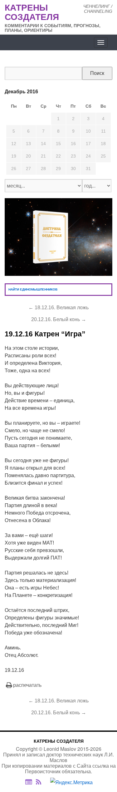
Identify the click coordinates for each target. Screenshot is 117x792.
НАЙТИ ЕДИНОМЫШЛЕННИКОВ (32, 289)
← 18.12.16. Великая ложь (58, 307)
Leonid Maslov (60, 748)
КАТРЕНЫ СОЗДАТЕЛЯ (59, 741)
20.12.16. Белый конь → (58, 319)
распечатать (27, 685)
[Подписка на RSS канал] (41, 782)
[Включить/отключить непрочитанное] (28, 782)
